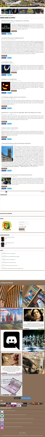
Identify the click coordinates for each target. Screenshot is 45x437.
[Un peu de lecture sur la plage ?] (34, 296)
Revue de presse (26, 435)
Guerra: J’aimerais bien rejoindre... (10, 410)
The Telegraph (33, 166)
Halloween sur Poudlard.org (8, 79)
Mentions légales (20, 435)
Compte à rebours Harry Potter (9, 128)
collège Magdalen (34, 150)
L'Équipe (3, 129)
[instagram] (23, 434)
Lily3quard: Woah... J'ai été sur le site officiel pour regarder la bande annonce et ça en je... (19, 418)
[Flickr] (22, 434)
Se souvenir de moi (23, 226)
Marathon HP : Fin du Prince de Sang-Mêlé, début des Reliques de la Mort (21, 112)
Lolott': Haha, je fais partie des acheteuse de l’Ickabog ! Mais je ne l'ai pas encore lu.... (18, 422)
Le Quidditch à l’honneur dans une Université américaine (16, 175)
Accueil (2, 15)
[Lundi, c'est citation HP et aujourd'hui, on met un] (11, 363)
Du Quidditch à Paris (7, 62)
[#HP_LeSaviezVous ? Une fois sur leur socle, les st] (34, 341)
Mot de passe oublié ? (22, 227)
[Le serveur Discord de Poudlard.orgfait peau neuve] (11, 341)
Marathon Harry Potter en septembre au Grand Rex (15, 20)
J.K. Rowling (14, 98)
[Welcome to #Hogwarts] (11, 296)
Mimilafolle (3, 98)
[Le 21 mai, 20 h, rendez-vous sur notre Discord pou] (34, 363)
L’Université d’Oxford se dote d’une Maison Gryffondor (16, 143)
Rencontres (4, 39)
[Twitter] (21, 434)
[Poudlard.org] (11, 3)
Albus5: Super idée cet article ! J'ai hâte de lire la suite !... (13, 426)
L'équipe (31, 435)
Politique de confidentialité (38, 435)
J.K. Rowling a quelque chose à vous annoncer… (14, 97)
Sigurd (3, 63)
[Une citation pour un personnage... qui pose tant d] (34, 318)
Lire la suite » (14, 31)
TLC (37, 166)
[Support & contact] (25, 434)
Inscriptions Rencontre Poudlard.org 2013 (12, 38)
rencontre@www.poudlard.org (20, 53)
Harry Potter (12, 22)
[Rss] (19, 434)
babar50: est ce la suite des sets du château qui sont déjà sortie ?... (15, 414)
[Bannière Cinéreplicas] (22, 11)
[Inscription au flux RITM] (44, 17)
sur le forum (3, 53)
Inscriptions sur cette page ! (30, 53)
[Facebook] (20, 434)
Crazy (3, 22)
